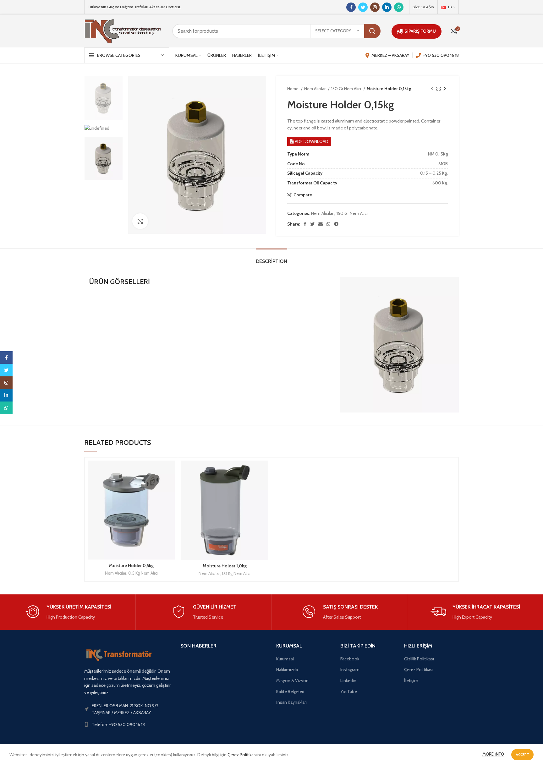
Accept (522, 754)
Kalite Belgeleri (290, 691)
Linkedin (348, 680)
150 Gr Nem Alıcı (346, 88)
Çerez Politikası (418, 669)
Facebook (349, 659)
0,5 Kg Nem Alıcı (143, 573)
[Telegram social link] (336, 224)
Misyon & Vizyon (292, 680)
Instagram (349, 669)
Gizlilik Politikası (419, 659)
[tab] (271, 258)
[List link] (127, 709)
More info (493, 754)
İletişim (411, 680)
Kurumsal (285, 659)
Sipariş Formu (420, 31)
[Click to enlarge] (140, 221)
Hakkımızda (287, 669)
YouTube (348, 691)
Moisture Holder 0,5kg (131, 565)
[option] (103, 98)
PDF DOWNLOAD (311, 141)
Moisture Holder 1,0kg (225, 566)
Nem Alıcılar (315, 88)
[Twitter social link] (363, 7)
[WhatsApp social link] (398, 7)
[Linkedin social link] (387, 7)
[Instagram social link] (375, 7)
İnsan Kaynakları (291, 702)
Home (293, 88)
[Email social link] (320, 224)
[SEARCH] (372, 31)
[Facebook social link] (351, 7)
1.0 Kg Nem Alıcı (236, 573)
